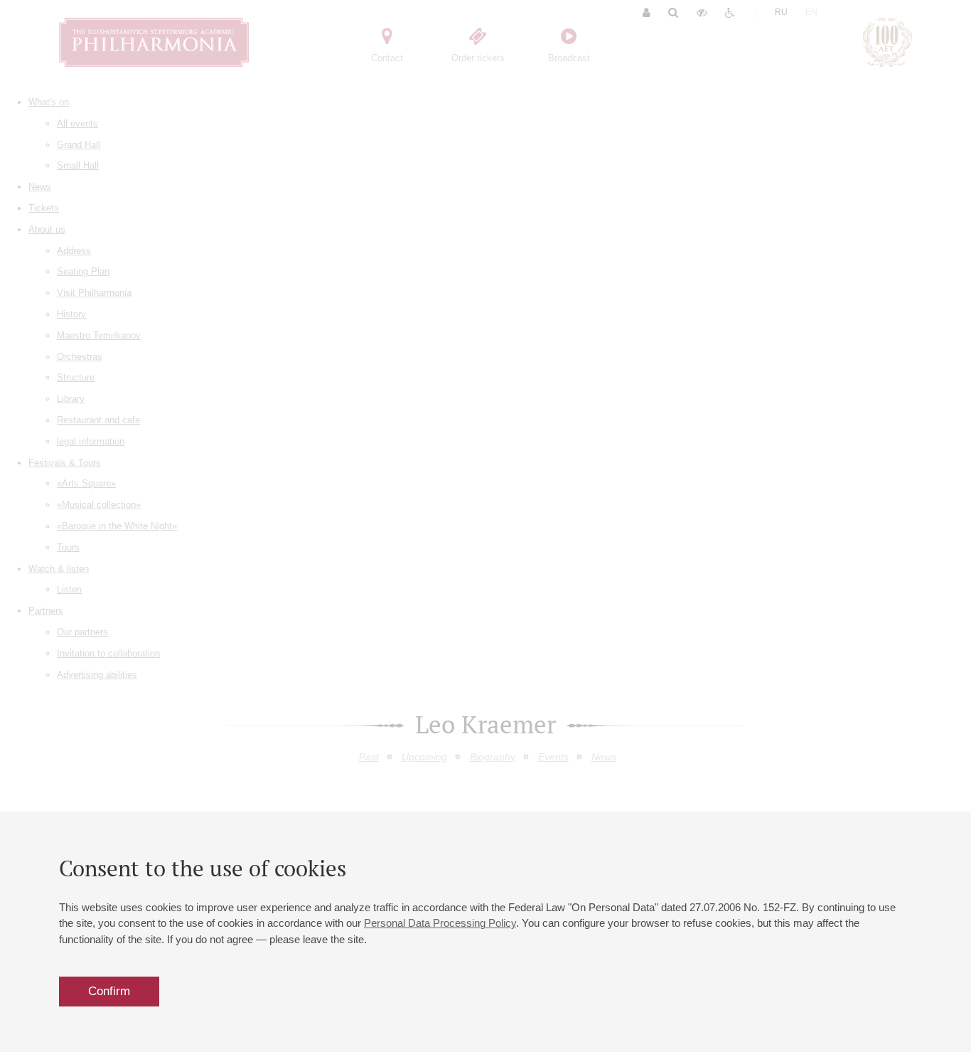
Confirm (109, 991)
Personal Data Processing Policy (440, 923)
